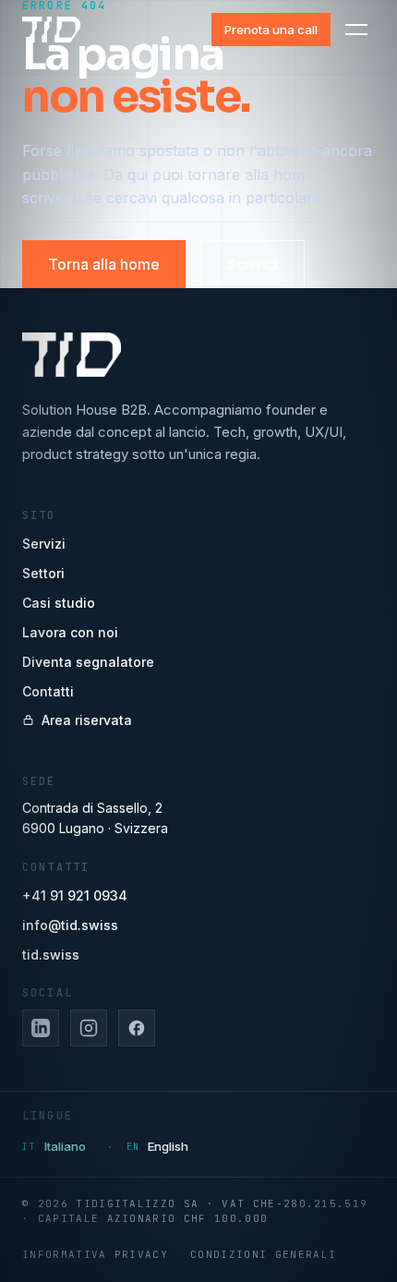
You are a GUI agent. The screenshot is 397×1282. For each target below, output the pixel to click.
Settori (43, 573)
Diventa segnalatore (88, 662)
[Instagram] (88, 1028)
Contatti (48, 691)
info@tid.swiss (70, 925)
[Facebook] (136, 1028)
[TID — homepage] (51, 29)
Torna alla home (104, 264)
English (168, 1146)
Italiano (65, 1146)
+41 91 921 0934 (74, 895)
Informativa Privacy (95, 1254)
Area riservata (87, 720)
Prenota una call (271, 29)
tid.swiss (50, 954)
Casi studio (58, 603)
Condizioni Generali (263, 1254)
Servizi (44, 543)
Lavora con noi (70, 632)
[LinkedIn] (40, 1028)
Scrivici (252, 264)
